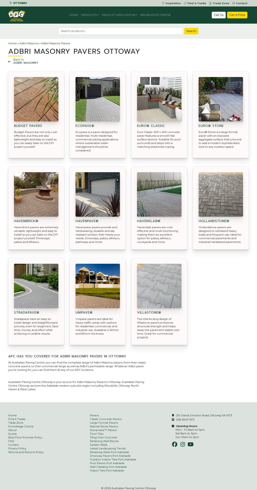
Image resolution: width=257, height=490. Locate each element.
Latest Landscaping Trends (108, 448)
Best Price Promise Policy (25, 437)
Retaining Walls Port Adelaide (109, 452)
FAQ (11, 441)
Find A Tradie (197, 3)
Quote (12, 433)
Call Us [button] (218, 15)
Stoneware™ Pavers (103, 430)
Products (89, 15)
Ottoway (19, 3)
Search (191, 31)
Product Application (118, 15)
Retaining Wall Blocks (104, 441)
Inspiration (173, 3)
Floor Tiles (96, 433)
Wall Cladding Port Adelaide (108, 466)
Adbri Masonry (29, 43)
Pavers (94, 415)
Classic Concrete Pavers (106, 419)
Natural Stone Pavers (104, 426)
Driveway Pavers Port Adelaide (110, 455)
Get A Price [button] (237, 15)
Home (73, 15)
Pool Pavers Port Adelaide (107, 463)
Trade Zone (221, 3)
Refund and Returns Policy (26, 452)
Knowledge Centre (155, 15)
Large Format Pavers (104, 422)
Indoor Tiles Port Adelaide (107, 470)
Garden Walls (98, 444)
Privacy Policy (17, 448)
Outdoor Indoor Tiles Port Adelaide (113, 459)
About (12, 430)
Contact (241, 3)
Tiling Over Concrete (103, 437)
